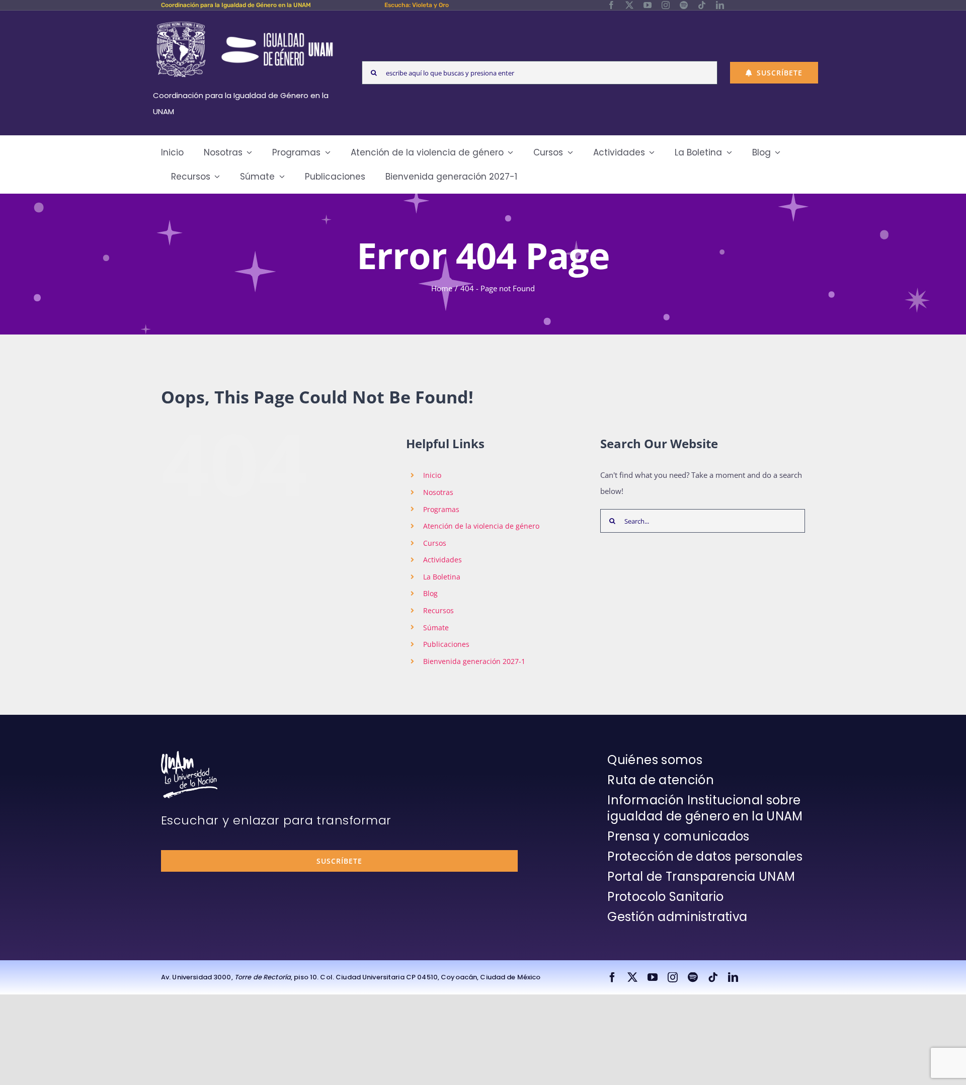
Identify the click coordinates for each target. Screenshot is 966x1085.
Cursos (434, 543)
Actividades (442, 559)
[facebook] (611, 5)
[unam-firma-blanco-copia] (189, 754)
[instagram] (666, 5)
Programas (441, 509)
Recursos (438, 610)
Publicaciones (446, 644)
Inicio (432, 475)
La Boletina (441, 576)
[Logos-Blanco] (244, 22)
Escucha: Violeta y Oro (416, 5)
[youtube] (647, 5)
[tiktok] (702, 5)
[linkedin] (720, 5)
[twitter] (629, 5)
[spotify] (684, 5)
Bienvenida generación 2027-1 (474, 661)
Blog (430, 593)
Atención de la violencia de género (481, 526)
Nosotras (438, 492)
